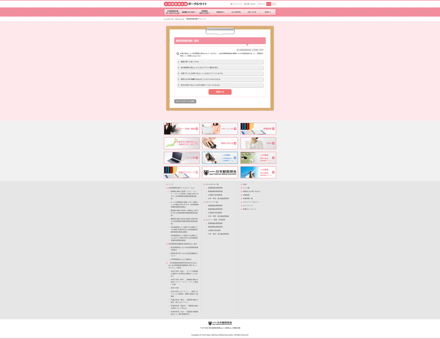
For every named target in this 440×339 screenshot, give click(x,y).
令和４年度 (175, 288)
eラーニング (179, 19)
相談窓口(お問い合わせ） (252, 191)
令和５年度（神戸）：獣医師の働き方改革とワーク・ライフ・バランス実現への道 (184, 282)
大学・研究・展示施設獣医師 (218, 198)
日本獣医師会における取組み (181, 259)
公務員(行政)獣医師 (215, 195)
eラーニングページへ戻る (185, 101)
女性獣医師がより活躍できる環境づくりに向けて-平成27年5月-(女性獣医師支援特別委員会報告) (184, 238)
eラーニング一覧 (212, 202)
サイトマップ (237, 4)
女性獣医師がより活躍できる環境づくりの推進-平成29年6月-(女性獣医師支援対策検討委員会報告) (184, 229)
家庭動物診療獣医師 (215, 191)
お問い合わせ (251, 4)
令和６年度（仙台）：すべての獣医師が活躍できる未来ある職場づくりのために (184, 273)
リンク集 (246, 188)
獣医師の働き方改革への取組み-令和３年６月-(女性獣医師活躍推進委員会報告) (185, 213)
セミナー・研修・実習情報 (215, 220)
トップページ (168, 19)
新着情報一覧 (248, 198)
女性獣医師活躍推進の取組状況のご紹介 (182, 244)
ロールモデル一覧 (212, 184)
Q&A (244, 184)
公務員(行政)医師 (214, 230)
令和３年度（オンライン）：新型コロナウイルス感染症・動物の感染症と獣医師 (184, 294)
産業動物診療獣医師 (215, 188)
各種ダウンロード (249, 209)
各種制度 (246, 195)
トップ (170, 184)
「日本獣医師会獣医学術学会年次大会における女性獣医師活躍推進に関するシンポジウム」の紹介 (182, 265)
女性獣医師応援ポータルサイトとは (181, 188)
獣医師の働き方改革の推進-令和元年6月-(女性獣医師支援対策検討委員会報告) (184, 221)
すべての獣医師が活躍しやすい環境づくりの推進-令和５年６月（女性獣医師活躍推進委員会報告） (185, 204)
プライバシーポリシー (251, 202)
